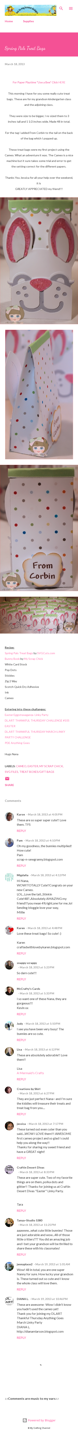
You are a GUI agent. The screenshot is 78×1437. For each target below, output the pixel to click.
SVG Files (11, 771)
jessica (21, 1123)
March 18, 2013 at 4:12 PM (48, 875)
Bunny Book (12, 658)
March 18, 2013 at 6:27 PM (37, 1093)
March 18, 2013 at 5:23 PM (37, 967)
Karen (21, 928)
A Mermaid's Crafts (30, 1073)
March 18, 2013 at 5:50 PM (43, 1023)
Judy (20, 1023)
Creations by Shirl (28, 1089)
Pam (20, 840)
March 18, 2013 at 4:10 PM (43, 840)
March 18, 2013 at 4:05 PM (45, 814)
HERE (61, 82)
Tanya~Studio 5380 (29, 1220)
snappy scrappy (27, 963)
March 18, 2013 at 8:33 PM (37, 1172)
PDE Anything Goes (17, 743)
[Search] (61, 7)
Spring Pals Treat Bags (19, 653)
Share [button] (9, 785)
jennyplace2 (24, 1264)
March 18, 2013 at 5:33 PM (37, 993)
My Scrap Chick (33, 658)
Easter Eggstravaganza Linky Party (26, 714)
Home (9, 21)
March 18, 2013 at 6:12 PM (42, 1049)
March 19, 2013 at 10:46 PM (50, 1299)
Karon (21, 814)
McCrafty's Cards (28, 988)
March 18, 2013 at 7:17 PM (46, 1123)
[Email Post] (7, 780)
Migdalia (22, 875)
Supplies (28, 21)
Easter (33, 766)
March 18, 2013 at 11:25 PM (38, 1224)
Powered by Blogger (41, 1420)
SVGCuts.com (46, 653)
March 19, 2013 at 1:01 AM (52, 1264)
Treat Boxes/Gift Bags (36, 771)
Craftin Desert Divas (30, 1167)
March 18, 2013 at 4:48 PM (45, 928)
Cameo (21, 766)
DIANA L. (23, 1299)
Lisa (19, 1049)
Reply (21, 831)
